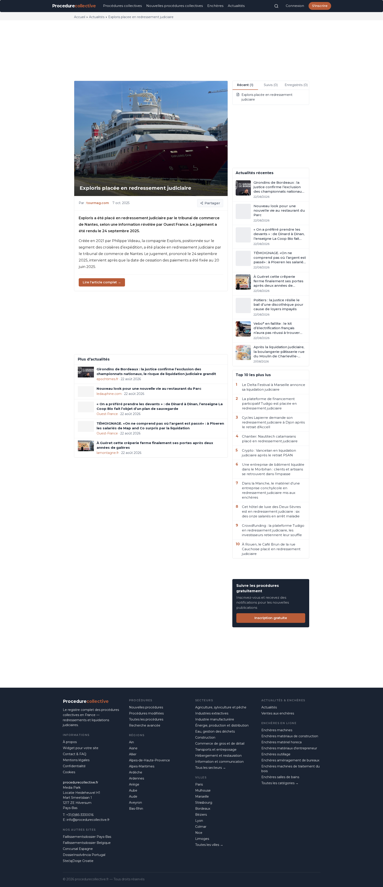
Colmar (200, 827)
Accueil (79, 17)
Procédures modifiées (146, 713)
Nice (198, 833)
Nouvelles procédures (146, 707)
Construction (205, 737)
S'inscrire (320, 6)
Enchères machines (276, 730)
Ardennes (136, 778)
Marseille (202, 796)
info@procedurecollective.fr (88, 820)
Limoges (202, 839)
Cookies (69, 772)
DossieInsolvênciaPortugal (84, 855)
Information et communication (219, 762)
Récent (245, 85)
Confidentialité (74, 766)
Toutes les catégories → (279, 783)
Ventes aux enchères (277, 713)
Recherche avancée (144, 725)
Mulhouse (203, 790)
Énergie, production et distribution (222, 725)
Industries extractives (211, 713)
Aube (133, 790)
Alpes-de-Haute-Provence (149, 760)
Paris (199, 784)
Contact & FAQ (74, 754)
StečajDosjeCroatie (78, 861)
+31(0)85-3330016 (79, 815)
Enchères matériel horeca (281, 742)
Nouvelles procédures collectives (174, 6)
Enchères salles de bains (280, 777)
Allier (132, 754)
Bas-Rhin (136, 809)
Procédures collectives (122, 6)
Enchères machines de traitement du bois (290, 768)
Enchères (215, 6)
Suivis (271, 85)
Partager (212, 203)
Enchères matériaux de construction (289, 736)
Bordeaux (202, 809)
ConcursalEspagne (78, 849)
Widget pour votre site (80, 748)
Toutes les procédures (146, 719)
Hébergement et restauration (218, 756)
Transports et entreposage (216, 750)
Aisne (133, 748)
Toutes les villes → (209, 845)
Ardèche (135, 772)
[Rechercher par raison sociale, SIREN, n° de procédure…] (276, 6)
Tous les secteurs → (210, 768)
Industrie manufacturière (214, 719)
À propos (70, 742)
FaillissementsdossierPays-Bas (87, 837)
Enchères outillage (275, 754)
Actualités (236, 6)
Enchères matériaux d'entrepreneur (289, 748)
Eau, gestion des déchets (215, 731)
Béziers (201, 815)
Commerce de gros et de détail (219, 744)
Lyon (199, 821)
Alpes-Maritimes (141, 766)
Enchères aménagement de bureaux (290, 760)
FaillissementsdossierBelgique (87, 843)
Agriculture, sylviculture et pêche (220, 707)
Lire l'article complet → (102, 282)
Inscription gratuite (270, 618)
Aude (133, 796)
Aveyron (135, 803)
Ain (131, 742)
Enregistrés (296, 85)
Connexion (295, 6)
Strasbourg (203, 803)
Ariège (134, 784)
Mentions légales (76, 760)
